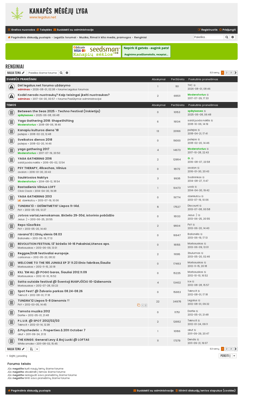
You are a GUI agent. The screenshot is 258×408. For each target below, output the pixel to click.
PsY (20, 210)
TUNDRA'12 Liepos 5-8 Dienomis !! (44, 301)
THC (190, 85)
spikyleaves (25, 115)
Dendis (192, 339)
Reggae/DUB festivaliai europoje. (43, 253)
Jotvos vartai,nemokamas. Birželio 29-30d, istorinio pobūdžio (66, 215)
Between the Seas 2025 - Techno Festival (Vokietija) (59, 111)
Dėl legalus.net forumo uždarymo (44, 85)
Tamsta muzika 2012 (34, 311)
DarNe (21, 315)
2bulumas (194, 253)
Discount (193, 205)
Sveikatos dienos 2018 (35, 140)
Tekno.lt (22, 295)
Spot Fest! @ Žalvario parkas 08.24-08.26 (50, 291)
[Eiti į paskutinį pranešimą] (195, 85)
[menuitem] (44, 30)
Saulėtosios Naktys (33, 177)
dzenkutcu (28, 200)
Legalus (192, 300)
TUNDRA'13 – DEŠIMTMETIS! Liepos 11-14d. (49, 206)
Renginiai (14, 66)
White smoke (26, 343)
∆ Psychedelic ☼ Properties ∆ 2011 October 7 (51, 330)
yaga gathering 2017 (33, 149)
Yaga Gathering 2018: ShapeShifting (46, 121)
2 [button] (226, 72)
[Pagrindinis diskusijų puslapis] (16, 14)
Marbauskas (25, 247)
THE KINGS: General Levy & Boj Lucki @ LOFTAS (53, 340)
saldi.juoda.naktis (199, 120)
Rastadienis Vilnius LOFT (37, 187)
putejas (22, 134)
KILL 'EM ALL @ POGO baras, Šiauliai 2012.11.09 (52, 272)
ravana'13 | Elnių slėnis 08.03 (40, 234)
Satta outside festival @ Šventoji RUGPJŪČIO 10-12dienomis (64, 282)
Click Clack (25, 191)
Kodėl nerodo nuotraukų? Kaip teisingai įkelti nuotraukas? (64, 95)
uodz (191, 186)
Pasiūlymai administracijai (84, 99)
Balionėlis (24, 238)
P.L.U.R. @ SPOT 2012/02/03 (38, 321)
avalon (22, 172)
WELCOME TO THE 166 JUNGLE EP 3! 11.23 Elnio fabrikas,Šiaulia (64, 263)
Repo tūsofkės (29, 225)
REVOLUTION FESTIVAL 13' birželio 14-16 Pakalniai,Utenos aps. (64, 244)
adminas (24, 89)
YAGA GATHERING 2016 (35, 159)
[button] (236, 73)
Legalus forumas (78, 89)
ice (189, 281)
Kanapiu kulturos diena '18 (38, 130)
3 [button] (231, 72)
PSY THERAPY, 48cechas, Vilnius (42, 168)
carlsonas (24, 257)
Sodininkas (195, 177)
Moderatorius (197, 94)
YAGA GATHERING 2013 (35, 196)
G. (189, 158)
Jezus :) (22, 219)
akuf (20, 334)
